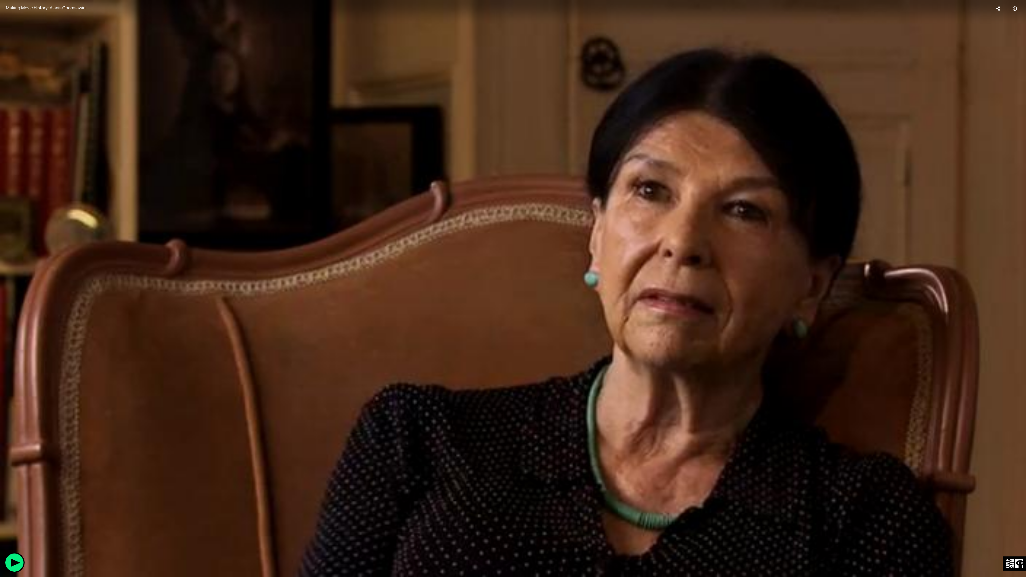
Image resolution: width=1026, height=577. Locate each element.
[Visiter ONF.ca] (1014, 563)
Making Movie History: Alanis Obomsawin (46, 7)
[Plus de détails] (1014, 8)
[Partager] (998, 8)
